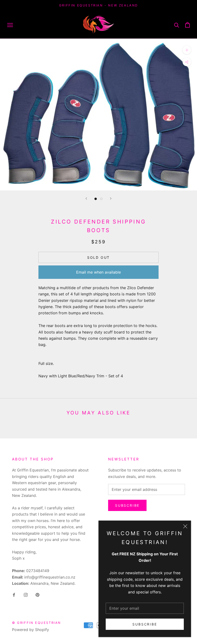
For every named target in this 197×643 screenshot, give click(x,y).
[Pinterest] (37, 594)
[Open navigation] (10, 25)
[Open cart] (187, 25)
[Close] (185, 526)
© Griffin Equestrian (36, 623)
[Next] (110, 198)
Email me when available (98, 272)
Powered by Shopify (30, 629)
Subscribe (144, 624)
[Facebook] (14, 594)
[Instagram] (26, 594)
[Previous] (86, 198)
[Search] (176, 24)
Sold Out (98, 257)
